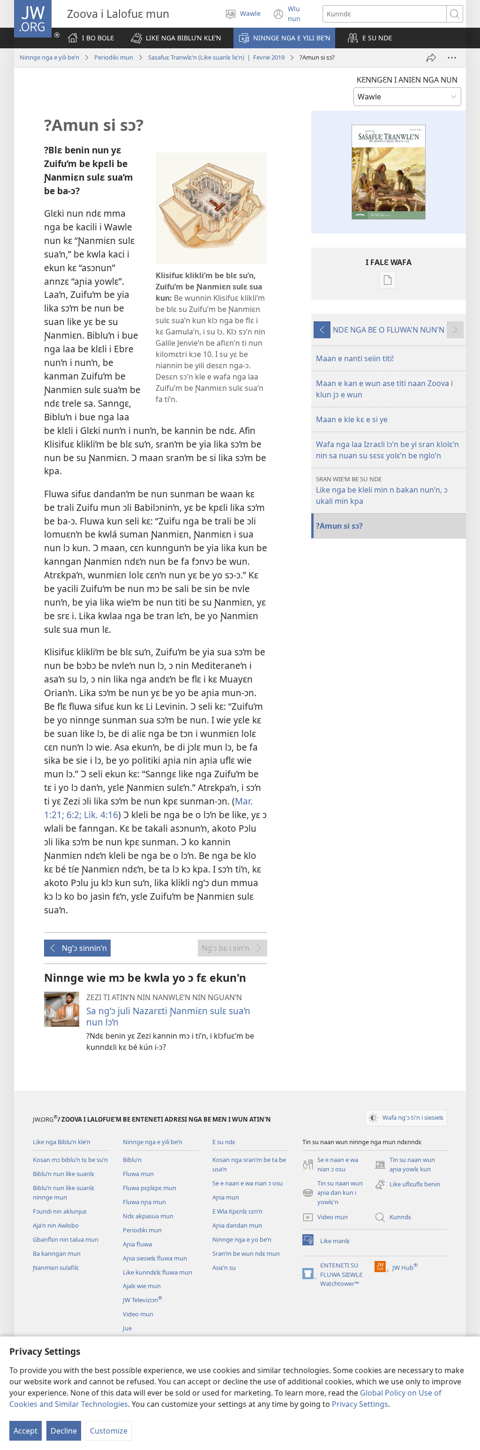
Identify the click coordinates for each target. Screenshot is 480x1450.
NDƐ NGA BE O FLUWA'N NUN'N (388, 330)
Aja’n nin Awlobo (56, 1225)
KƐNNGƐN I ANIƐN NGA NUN (407, 80)
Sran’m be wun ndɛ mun (246, 1253)
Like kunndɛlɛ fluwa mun (157, 1272)
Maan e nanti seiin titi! (355, 358)
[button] (176, 38)
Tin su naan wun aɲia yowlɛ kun (405, 1164)
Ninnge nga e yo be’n (241, 1239)
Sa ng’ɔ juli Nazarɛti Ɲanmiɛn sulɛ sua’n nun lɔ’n (168, 1016)
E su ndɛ (223, 1142)
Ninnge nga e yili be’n (49, 57)
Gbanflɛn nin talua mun (65, 1239)
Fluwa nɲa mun (144, 1202)
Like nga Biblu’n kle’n (61, 1142)
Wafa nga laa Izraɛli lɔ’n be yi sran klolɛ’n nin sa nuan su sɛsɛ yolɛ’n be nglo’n (387, 450)
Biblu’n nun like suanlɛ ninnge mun (63, 1192)
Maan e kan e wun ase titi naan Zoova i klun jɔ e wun (384, 389)
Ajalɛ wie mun (142, 1286)
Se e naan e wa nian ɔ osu (247, 1183)
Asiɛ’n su (224, 1267)
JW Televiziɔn (142, 1300)
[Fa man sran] (431, 57)
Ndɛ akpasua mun (148, 1216)
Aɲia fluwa (137, 1244)
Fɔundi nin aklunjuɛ (60, 1211)
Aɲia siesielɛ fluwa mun (155, 1258)
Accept (26, 1431)
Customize (109, 1431)
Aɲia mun (225, 1197)
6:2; (73, 814)
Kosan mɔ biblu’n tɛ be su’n (70, 1159)
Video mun (138, 1314)
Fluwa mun (138, 1173)
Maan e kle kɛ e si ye (352, 419)
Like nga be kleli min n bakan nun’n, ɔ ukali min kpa (382, 490)
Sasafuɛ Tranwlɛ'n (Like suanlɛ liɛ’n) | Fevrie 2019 (216, 57)
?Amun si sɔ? (339, 526)
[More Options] (451, 57)
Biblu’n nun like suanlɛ (63, 1173)
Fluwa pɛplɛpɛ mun (149, 1188)
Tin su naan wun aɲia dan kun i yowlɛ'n (332, 1193)
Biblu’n (132, 1159)
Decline (64, 1431)
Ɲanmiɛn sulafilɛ (56, 1267)
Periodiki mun (113, 57)
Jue (127, 1328)
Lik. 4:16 (100, 814)
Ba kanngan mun (57, 1253)
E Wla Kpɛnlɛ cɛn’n (237, 1211)
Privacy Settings (360, 1404)
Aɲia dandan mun (237, 1225)
